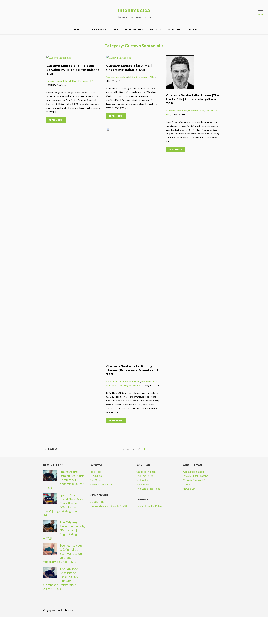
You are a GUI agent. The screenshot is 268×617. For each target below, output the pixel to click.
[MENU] (260, 10)
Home (77, 29)
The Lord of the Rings (148, 488)
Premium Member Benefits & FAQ (108, 506)
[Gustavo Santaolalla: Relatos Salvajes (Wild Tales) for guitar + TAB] (58, 57)
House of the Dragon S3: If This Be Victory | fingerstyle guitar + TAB (63, 480)
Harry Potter (143, 484)
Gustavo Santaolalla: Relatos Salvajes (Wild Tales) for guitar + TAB (73, 70)
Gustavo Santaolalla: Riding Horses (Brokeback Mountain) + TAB (132, 370)
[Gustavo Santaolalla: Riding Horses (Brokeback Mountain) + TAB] (133, 243)
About (154, 29)
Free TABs (95, 471)
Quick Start (95, 29)
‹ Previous (51, 448)
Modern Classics (150, 381)
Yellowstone (143, 480)
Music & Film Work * (194, 480)
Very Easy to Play (132, 385)
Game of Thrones (146, 471)
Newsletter (189, 488)
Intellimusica (134, 10)
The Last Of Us (144, 476)
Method (72, 80)
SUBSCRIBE (175, 29)
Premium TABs (86, 80)
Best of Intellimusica (128, 29)
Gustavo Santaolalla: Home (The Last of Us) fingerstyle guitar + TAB (192, 99)
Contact (187, 484)
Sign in (193, 29)
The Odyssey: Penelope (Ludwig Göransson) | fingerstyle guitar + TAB (64, 530)
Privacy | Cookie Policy (149, 506)
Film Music (112, 381)
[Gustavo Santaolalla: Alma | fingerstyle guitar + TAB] (118, 57)
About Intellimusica (193, 471)
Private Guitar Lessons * (196, 476)
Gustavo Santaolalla (56, 80)
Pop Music (95, 480)
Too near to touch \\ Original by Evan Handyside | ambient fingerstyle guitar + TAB (63, 553)
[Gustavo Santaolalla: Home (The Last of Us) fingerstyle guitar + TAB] (180, 72)
